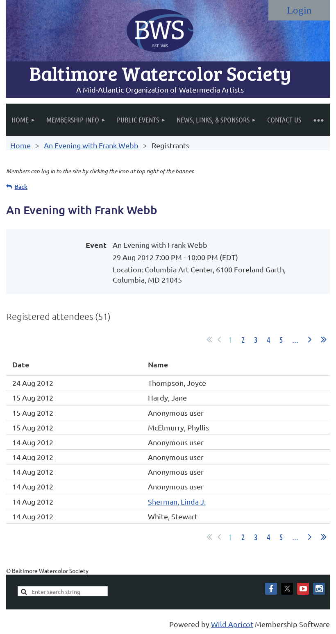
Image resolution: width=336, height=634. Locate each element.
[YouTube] (303, 589)
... (295, 339)
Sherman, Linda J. (177, 501)
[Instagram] (319, 589)
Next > (310, 339)
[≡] (318, 120)
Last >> (324, 339)
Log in (299, 10)
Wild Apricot (232, 624)
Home (20, 145)
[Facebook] (271, 589)
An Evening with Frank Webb (91, 145)
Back (21, 186)
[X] (287, 589)
